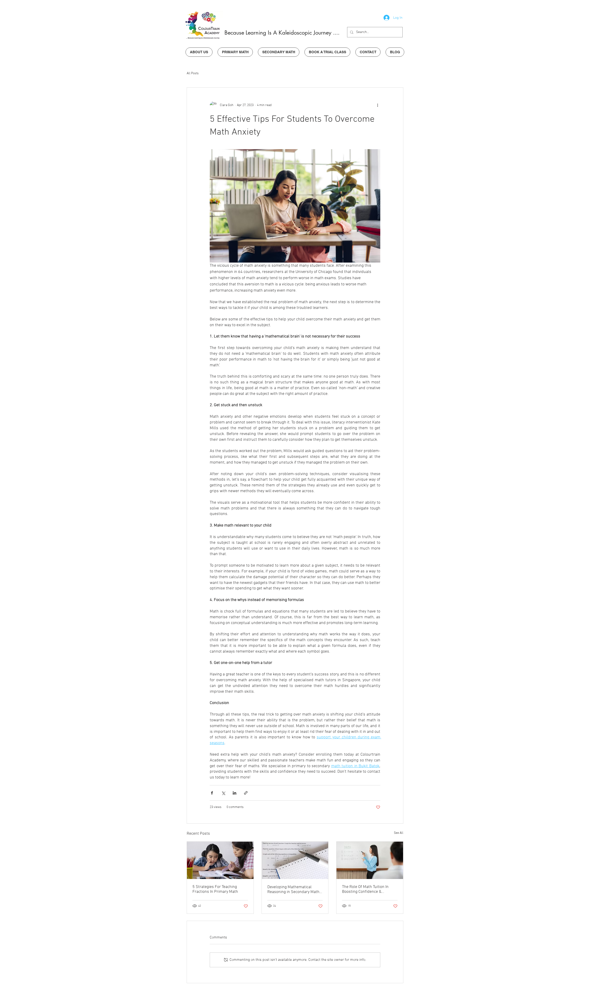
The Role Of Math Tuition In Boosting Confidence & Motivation (365, 889)
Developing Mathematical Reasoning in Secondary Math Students (293, 889)
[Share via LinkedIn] (234, 793)
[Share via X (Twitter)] (223, 793)
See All (398, 833)
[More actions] (377, 105)
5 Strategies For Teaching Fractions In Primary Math (215, 889)
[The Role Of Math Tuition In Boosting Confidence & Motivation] (369, 860)
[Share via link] (246, 793)
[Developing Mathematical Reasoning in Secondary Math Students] (295, 860)
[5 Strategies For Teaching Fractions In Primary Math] (220, 860)
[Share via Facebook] (212, 793)
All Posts (193, 73)
